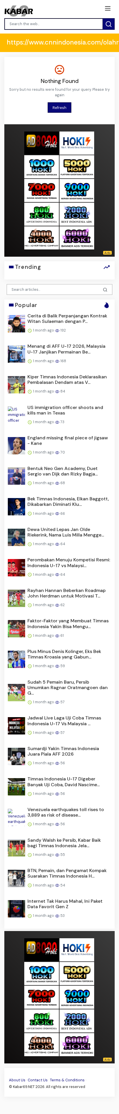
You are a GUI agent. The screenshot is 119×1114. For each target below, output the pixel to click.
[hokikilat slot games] (77, 142)
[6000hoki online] (77, 237)
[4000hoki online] (41, 237)
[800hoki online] (41, 214)
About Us (17, 1080)
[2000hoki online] (77, 214)
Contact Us (38, 1080)
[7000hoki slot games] (41, 190)
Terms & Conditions (67, 1080)
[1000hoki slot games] (41, 166)
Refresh (59, 107)
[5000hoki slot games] (77, 166)
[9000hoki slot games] (77, 190)
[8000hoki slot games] (41, 142)
